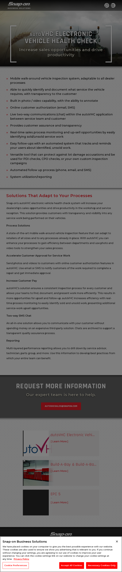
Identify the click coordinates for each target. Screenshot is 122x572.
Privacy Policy (21, 559)
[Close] (116, 541)
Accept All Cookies (71, 565)
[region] (61, 554)
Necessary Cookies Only (102, 565)
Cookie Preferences (15, 565)
